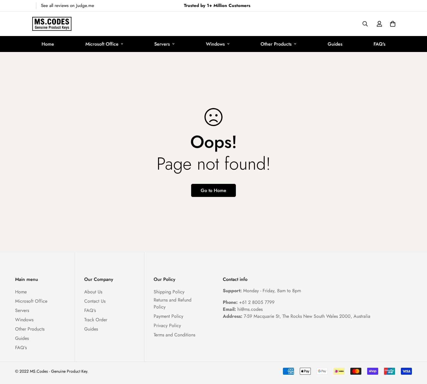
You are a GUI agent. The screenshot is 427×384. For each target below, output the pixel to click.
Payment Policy (168, 316)
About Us (93, 291)
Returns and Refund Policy (172, 303)
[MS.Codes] (51, 24)
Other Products (276, 44)
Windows (215, 44)
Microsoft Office (102, 44)
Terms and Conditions (174, 334)
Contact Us (94, 301)
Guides (335, 44)
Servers (162, 44)
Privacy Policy (167, 325)
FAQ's (379, 44)
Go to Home (213, 190)
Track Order (95, 319)
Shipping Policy (169, 291)
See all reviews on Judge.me (67, 5)
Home (48, 44)
